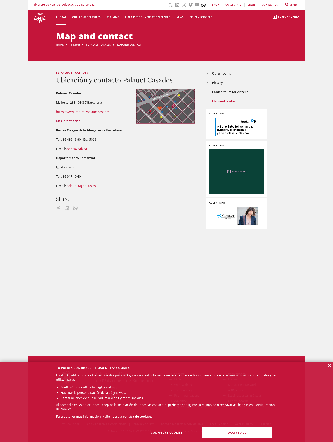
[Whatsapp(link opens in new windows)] (203, 4)
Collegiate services (86, 17)
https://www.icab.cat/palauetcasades (83, 112)
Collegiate (233, 4)
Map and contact (224, 101)
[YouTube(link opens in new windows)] (197, 4)
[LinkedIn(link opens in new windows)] (177, 4)
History (217, 83)
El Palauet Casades (98, 44)
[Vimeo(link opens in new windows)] (190, 4)
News (180, 17)
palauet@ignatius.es (81, 186)
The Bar (61, 17)
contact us (270, 4)
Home (60, 44)
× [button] (329, 365)
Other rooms (221, 73)
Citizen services (201, 17)
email (252, 4)
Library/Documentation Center (148, 17)
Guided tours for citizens (230, 92)
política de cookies (137, 416)
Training (113, 17)
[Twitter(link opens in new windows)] (171, 4)
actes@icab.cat (77, 149)
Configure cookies (166, 432)
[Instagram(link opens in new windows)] (184, 4)
